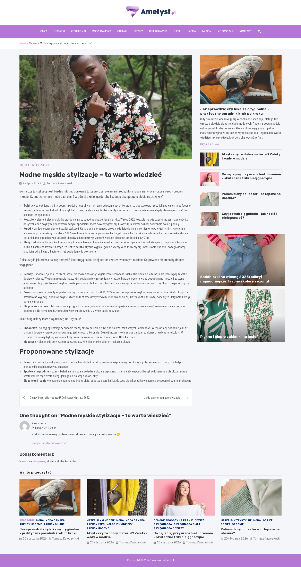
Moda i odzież (263, 520)
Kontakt (246, 31)
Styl (177, 31)
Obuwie (122, 31)
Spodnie (238, 524)
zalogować (39, 461)
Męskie (24, 165)
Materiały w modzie (101, 520)
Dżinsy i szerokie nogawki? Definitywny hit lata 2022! (60, 397)
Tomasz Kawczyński (59, 183)
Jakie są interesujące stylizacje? (163, 397)
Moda (40, 520)
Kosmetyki (78, 31)
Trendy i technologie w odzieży (109, 524)
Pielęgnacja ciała (187, 524)
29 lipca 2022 (32, 183)
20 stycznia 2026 (35, 538)
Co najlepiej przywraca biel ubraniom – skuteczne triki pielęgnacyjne (251, 176)
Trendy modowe (30, 524)
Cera (44, 31)
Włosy (207, 31)
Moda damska (101, 31)
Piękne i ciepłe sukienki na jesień (229, 337)
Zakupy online (54, 524)
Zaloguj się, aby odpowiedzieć (49, 443)
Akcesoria (27, 520)
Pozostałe (226, 31)
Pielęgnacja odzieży (169, 528)
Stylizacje (41, 165)
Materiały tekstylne (236, 520)
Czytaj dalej (207, 144)
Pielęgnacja (158, 31)
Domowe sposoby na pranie (173, 520)
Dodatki (59, 31)
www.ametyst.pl (163, 560)
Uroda (191, 31)
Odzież (138, 31)
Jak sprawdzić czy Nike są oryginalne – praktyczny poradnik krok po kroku (49, 531)
